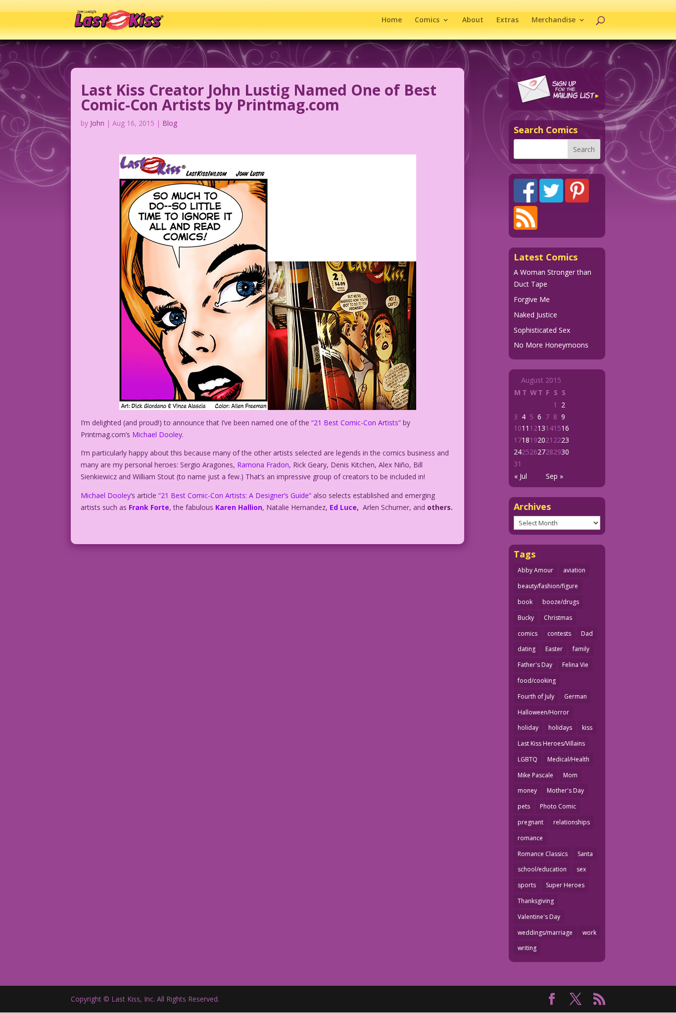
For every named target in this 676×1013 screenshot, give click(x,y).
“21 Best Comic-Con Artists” (356, 422)
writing (527, 948)
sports (527, 885)
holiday (528, 727)
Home (392, 20)
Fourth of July (536, 696)
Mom (570, 775)
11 (526, 428)
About (472, 20)
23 (565, 440)
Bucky (526, 617)
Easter (554, 649)
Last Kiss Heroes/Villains (551, 743)
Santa (585, 854)
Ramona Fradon (263, 464)
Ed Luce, (346, 507)
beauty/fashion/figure (548, 586)
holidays (560, 727)
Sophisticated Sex (542, 330)
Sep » (554, 476)
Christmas (558, 617)
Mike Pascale (535, 775)
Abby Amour (535, 570)
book (525, 602)
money (527, 790)
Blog (169, 123)
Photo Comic (558, 806)
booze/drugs (560, 602)
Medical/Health (568, 759)
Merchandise (553, 20)
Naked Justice (535, 314)
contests (559, 633)
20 (541, 440)
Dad (587, 633)
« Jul (520, 476)
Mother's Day (565, 790)
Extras (507, 20)
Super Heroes (565, 885)
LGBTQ (527, 759)
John (97, 123)
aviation (574, 570)
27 (541, 451)
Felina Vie (575, 664)
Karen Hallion (238, 507)
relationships (571, 822)
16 (565, 428)
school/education (542, 869)
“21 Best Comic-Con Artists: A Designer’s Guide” (234, 495)
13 (541, 428)
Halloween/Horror (543, 712)
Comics (427, 20)
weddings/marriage (545, 932)
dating (526, 649)
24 (518, 451)
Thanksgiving (536, 901)
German (575, 696)
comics (527, 633)
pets (524, 806)
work (589, 932)
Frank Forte (149, 507)
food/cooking (537, 680)
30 (565, 451)
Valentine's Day (539, 916)
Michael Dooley (157, 434)
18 (526, 440)
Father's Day (535, 664)
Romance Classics (543, 854)
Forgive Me (532, 299)
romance (530, 838)
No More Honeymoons (551, 345)
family (581, 649)
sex (581, 869)
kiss (587, 727)
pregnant (530, 822)
